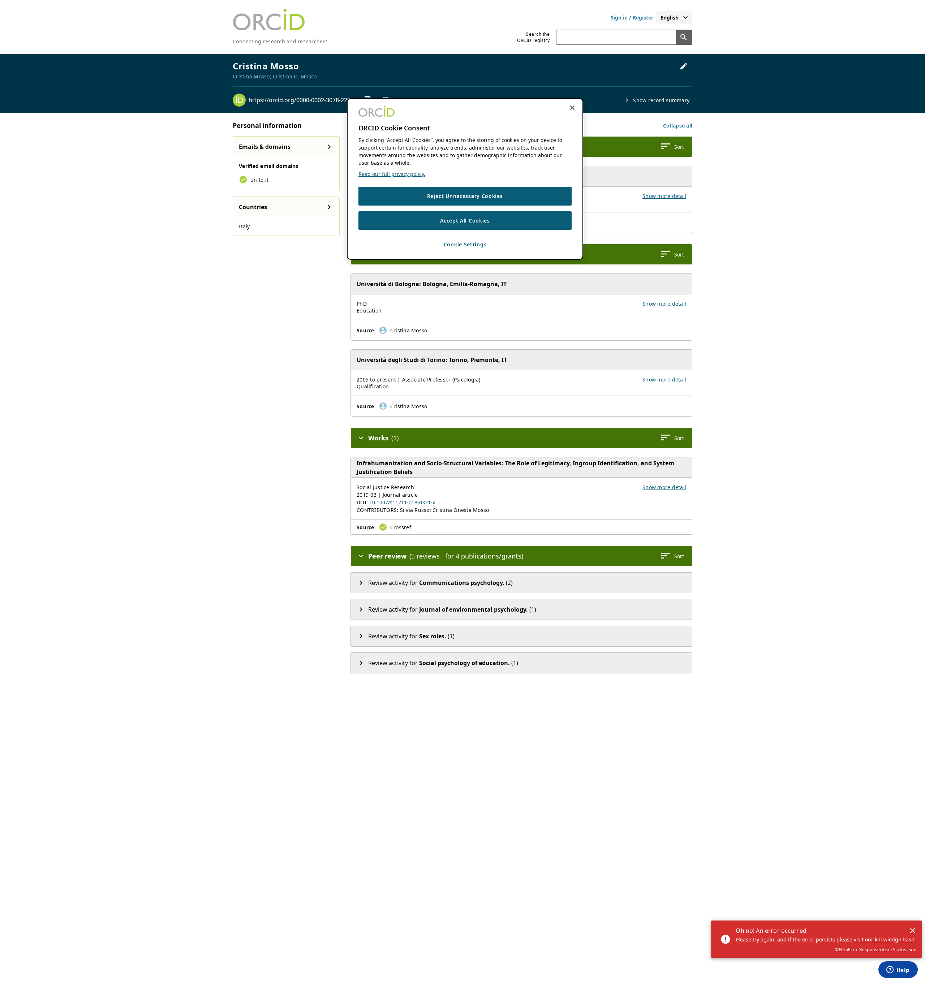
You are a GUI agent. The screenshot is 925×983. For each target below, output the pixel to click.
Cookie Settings (465, 244)
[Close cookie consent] (572, 108)
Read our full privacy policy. (391, 174)
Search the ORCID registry (533, 37)
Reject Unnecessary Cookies (465, 196)
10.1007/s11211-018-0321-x (402, 502)
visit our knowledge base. (885, 939)
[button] (677, 125)
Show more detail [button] (664, 196)
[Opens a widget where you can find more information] (898, 970)
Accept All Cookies (465, 220)
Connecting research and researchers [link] (280, 41)
